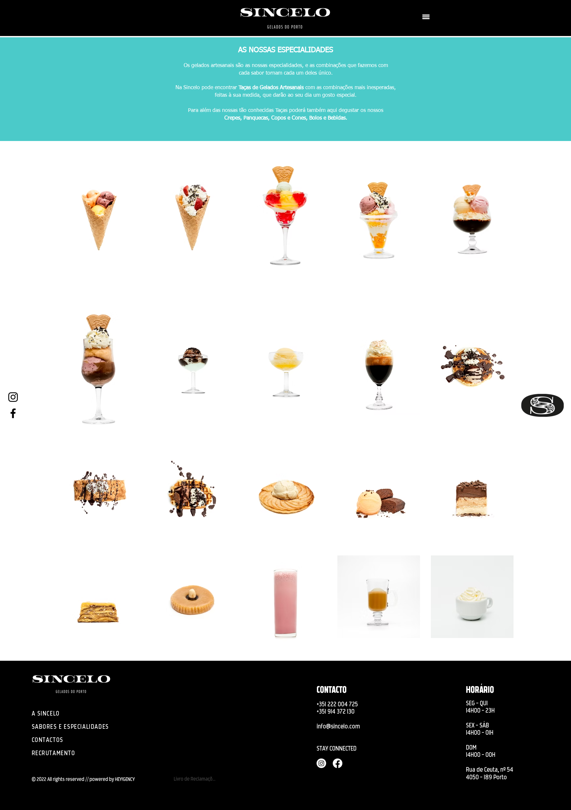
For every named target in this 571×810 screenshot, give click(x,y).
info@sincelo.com (338, 726)
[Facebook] (13, 413)
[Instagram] (13, 397)
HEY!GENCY (125, 779)
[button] (426, 17)
